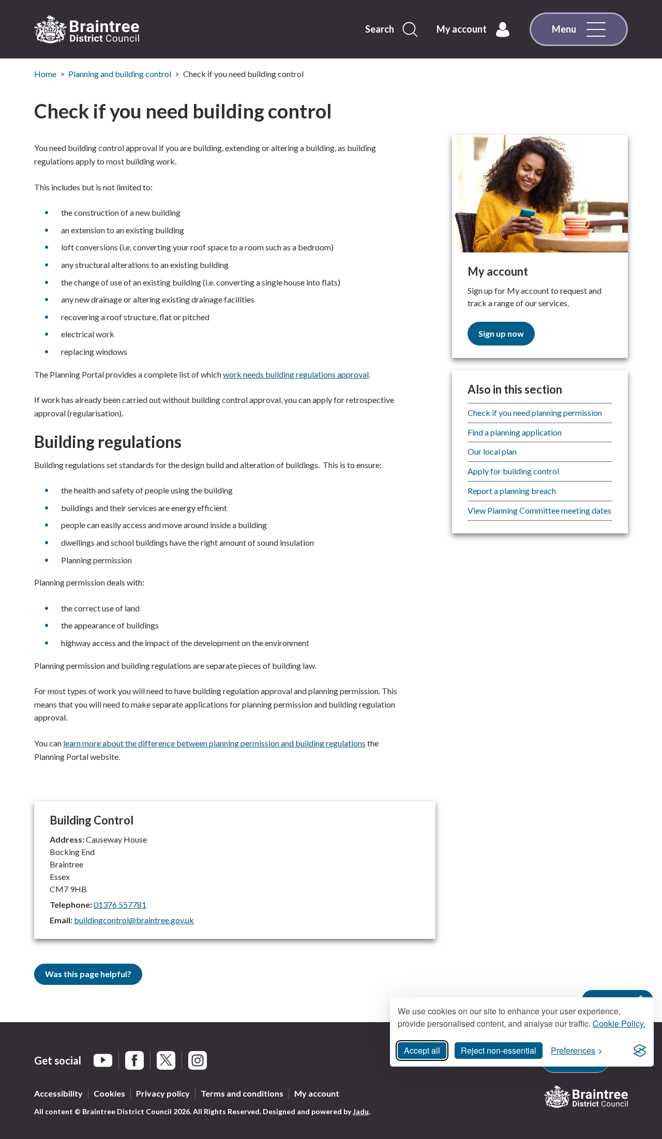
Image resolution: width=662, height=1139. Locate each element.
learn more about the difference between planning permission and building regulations (214, 743)
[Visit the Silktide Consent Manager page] (640, 1050)
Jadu (361, 1111)
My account (316, 1093)
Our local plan (492, 451)
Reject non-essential (498, 1050)
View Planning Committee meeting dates (539, 510)
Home (45, 74)
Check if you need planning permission (535, 412)
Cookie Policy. (619, 1023)
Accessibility (58, 1093)
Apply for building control (513, 471)
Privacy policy (163, 1093)
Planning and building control (119, 74)
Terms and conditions (242, 1093)
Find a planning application (515, 432)
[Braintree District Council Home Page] (86, 29)
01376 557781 (120, 904)
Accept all (422, 1050)
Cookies (109, 1093)
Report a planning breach (512, 491)
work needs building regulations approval (296, 374)
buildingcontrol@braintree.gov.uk (134, 920)
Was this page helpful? (88, 974)
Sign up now (501, 333)
